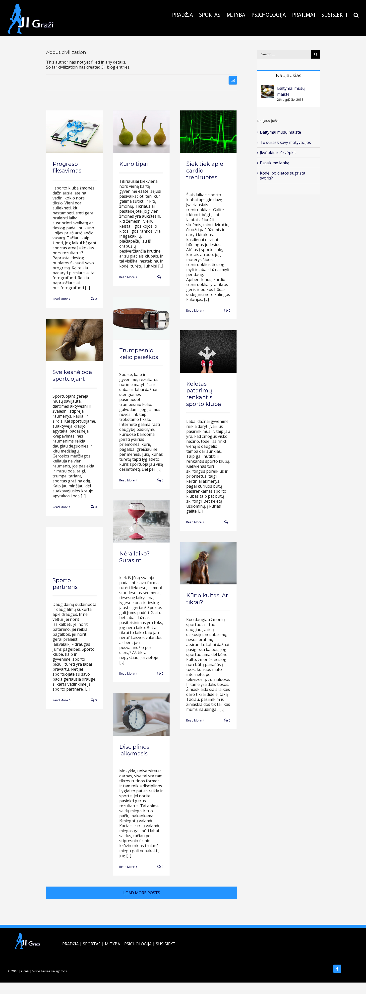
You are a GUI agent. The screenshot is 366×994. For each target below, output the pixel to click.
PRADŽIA (70, 944)
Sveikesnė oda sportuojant (72, 375)
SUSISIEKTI (166, 944)
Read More (60, 299)
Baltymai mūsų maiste (280, 132)
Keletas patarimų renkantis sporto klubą (203, 393)
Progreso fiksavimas (67, 167)
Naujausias (288, 75)
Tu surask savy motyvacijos (285, 142)
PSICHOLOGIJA (138, 944)
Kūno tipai (133, 164)
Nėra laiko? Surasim (134, 557)
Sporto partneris (65, 583)
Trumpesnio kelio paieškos (138, 354)
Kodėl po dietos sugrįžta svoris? (282, 175)
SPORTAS (92, 944)
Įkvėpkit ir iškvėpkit (278, 152)
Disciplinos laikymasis (134, 750)
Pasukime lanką (274, 163)
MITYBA (112, 944)
